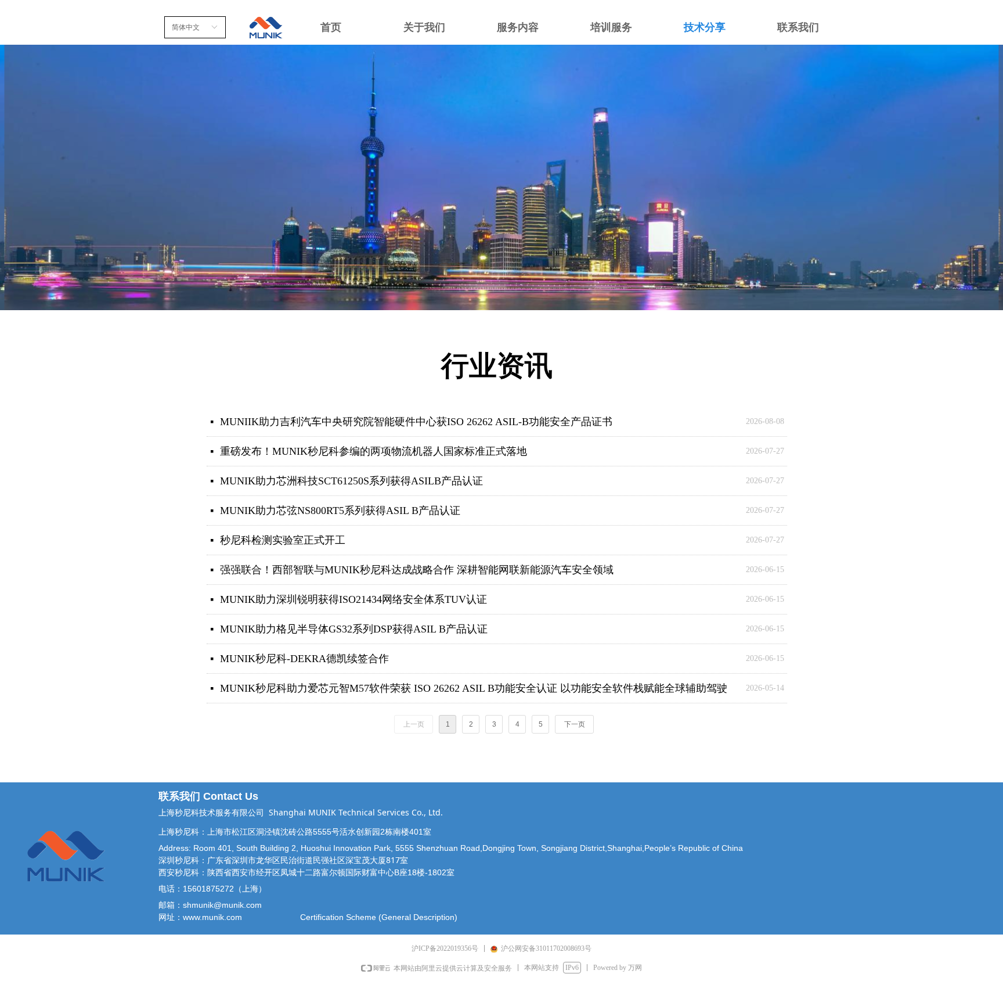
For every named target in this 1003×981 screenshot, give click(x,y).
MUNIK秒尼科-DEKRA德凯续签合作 (304, 658)
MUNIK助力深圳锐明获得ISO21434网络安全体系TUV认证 (353, 599)
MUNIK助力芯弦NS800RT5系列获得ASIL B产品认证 (340, 510)
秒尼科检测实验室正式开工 (282, 540)
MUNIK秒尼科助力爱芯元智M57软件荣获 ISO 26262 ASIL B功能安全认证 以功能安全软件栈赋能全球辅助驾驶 (473, 688)
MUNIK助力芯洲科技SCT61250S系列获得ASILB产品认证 (351, 481)
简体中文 (186, 27)
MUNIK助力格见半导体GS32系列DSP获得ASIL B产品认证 (354, 629)
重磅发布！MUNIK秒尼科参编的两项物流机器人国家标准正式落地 (373, 451)
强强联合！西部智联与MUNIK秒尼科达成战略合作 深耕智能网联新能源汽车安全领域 (417, 570)
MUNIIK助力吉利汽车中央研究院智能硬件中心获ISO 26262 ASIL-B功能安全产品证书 (416, 421)
